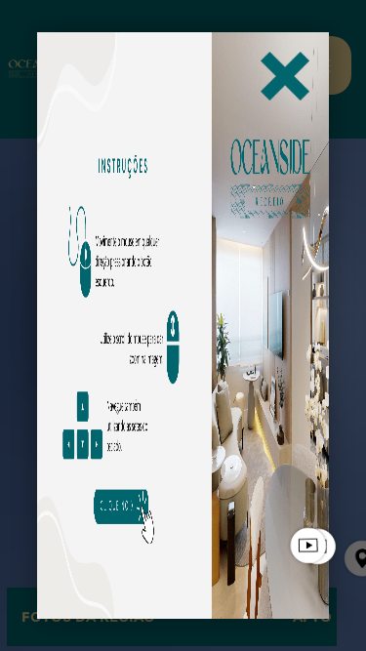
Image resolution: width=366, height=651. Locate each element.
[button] (285, 76)
